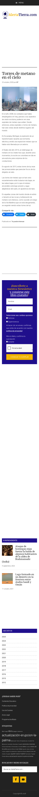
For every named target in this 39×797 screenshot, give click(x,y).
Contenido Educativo (9, 701)
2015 (4, 678)
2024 (4, 641)
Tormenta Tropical (30, 754)
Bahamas (4, 744)
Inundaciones (13, 751)
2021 (4, 653)
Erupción (8, 754)
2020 (4, 658)
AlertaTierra (19, 14)
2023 (4, 645)
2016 (4, 674)
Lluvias (28, 746)
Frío (33, 741)
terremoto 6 (9, 746)
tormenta (30, 756)
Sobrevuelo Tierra (15, 741)
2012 (4, 683)
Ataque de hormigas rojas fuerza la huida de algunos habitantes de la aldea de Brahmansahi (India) (19, 554)
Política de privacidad (9, 706)
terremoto (32, 744)
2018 (4, 666)
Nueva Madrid (26, 751)
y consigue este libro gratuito (19, 293)
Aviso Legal (6, 715)
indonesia (20, 731)
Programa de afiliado (9, 719)
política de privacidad (14, 331)
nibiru (10, 731)
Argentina (20, 751)
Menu (21, 3)
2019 (4, 662)
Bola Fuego (5, 731)
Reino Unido (15, 749)
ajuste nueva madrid (18, 754)
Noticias (11, 318)
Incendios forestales (12, 744)
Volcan (21, 749)
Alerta (24, 746)
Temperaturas (24, 741)
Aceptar (11, 342)
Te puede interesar (17, 221)
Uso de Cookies (7, 710)
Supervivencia (13, 322)
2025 (4, 637)
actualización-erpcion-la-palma (19, 756)
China (3, 746)
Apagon (15, 731)
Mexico (7, 756)
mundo (30, 741)
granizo (10, 749)
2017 (4, 670)
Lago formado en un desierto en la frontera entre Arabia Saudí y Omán (24, 579)
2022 (4, 649)
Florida (4, 756)
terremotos (26, 744)
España (20, 744)
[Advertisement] (19, 43)
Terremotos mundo (17, 746)
